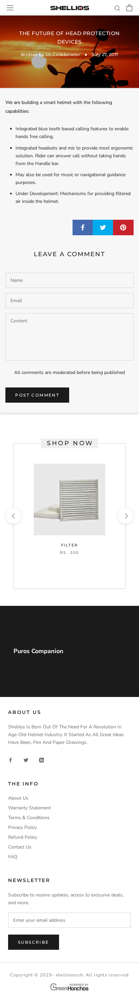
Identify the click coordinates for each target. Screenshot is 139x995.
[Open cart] (129, 7)
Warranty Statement (29, 808)
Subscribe (33, 942)
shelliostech (69, 975)
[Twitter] (26, 760)
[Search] (117, 8)
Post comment (37, 395)
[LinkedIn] (41, 760)
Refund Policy (22, 837)
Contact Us (19, 847)
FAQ (13, 857)
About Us (18, 798)
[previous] (13, 515)
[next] (125, 515)
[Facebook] (10, 760)
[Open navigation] (10, 7)
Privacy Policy (22, 827)
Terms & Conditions (29, 817)
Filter (69, 545)
